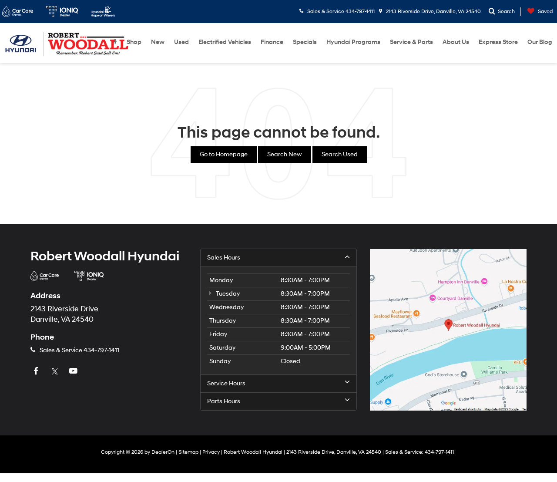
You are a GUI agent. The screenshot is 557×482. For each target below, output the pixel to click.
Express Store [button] (498, 42)
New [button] (157, 42)
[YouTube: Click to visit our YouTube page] (74, 371)
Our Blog (539, 42)
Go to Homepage (224, 154)
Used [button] (181, 42)
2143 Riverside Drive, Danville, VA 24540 (433, 11)
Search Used (340, 154)
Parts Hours (223, 401)
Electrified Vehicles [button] (224, 42)
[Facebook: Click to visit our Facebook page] (37, 371)
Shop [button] (134, 42)
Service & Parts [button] (411, 42)
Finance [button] (272, 42)
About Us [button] (456, 42)
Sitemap (188, 452)
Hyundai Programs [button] (353, 42)
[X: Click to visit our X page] (55, 371)
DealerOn (162, 452)
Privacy (211, 452)
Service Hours (226, 383)
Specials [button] (305, 42)
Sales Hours (223, 257)
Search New (284, 154)
